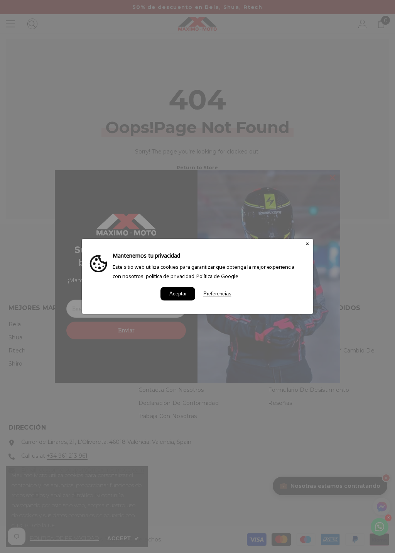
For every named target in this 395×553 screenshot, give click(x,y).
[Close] (307, 244)
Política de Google (217, 276)
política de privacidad (170, 276)
